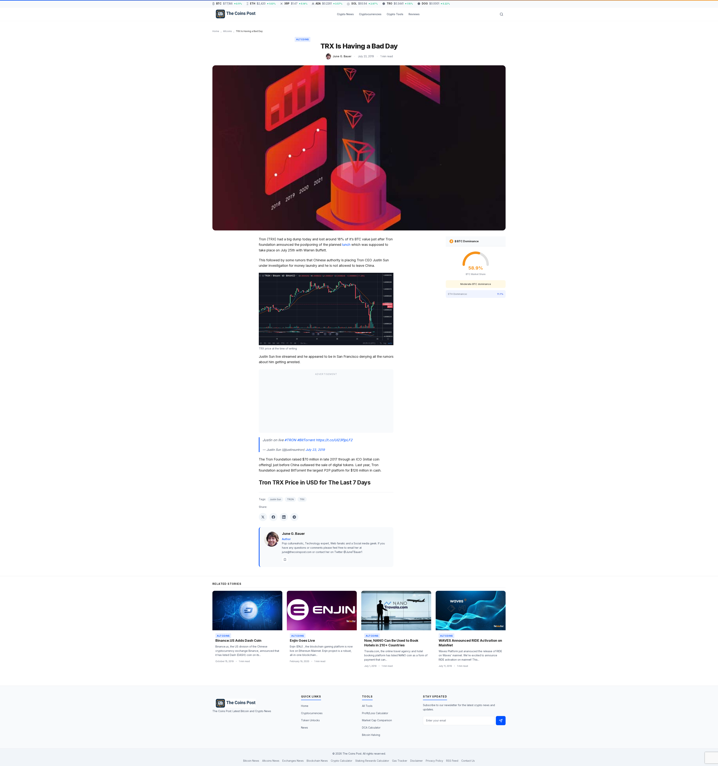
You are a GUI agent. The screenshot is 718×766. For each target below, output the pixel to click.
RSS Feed (452, 760)
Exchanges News (293, 760)
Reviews (414, 14)
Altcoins (302, 39)
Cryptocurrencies (370, 14)
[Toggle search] (501, 14)
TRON (290, 499)
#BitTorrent (306, 440)
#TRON (290, 440)
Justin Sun (275, 499)
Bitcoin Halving (371, 734)
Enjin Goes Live (302, 640)
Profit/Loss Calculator (375, 713)
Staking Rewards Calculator (372, 760)
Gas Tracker (399, 760)
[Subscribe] (501, 720)
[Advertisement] (326, 403)
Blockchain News (317, 760)
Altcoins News (270, 760)
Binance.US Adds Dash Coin (238, 640)
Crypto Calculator (341, 760)
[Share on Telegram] (294, 517)
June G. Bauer (342, 56)
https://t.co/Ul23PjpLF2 (334, 440)
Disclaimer (416, 760)
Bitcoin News (251, 760)
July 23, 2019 (315, 450)
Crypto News (345, 14)
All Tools (367, 705)
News (304, 727)
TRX (302, 499)
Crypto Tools (395, 14)
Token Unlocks (310, 720)
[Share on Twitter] (263, 517)
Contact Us (468, 760)
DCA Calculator (371, 727)
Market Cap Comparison (377, 720)
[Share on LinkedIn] (284, 517)
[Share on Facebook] (273, 517)
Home (304, 705)
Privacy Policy (434, 760)
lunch (346, 245)
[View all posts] (285, 560)
